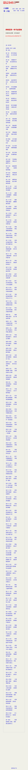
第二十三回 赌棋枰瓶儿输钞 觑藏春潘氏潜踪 (11, 201)
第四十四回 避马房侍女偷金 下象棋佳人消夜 (11, 343)
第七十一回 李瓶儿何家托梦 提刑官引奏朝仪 (11, 525)
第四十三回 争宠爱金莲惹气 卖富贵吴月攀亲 (11, 336)
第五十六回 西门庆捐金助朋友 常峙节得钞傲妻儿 (11, 424)
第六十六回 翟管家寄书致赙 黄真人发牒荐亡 (11, 492)
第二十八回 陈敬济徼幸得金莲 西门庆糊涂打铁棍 (11, 235)
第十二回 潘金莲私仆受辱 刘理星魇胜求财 (11, 127)
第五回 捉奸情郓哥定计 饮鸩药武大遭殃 (11, 82)
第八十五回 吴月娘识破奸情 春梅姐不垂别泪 (11, 620)
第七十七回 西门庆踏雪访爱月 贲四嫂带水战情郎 (11, 566)
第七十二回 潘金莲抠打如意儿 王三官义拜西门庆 (11, 532)
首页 (13, 8)
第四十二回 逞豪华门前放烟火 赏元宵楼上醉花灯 (11, 330)
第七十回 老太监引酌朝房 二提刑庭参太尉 (11, 519)
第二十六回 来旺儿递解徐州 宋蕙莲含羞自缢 (11, 221)
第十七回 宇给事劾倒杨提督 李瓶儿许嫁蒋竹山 (11, 161)
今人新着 (22, 10)
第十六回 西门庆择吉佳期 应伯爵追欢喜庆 (11, 154)
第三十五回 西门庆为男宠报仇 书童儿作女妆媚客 (11, 282)
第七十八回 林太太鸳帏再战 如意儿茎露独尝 (11, 573)
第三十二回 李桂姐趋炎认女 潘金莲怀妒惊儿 (11, 262)
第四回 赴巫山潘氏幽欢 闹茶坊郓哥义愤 (11, 75)
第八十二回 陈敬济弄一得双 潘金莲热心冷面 (11, 600)
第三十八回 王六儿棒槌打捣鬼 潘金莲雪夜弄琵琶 (11, 303)
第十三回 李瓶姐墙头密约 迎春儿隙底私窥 (11, 134)
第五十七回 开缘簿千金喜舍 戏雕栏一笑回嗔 (11, 431)
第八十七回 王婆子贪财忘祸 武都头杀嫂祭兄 (11, 633)
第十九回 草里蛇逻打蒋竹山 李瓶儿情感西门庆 (11, 174)
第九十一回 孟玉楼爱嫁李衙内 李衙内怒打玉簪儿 (11, 660)
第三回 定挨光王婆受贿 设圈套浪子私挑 (11, 68)
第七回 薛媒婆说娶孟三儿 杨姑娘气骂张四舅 (11, 93)
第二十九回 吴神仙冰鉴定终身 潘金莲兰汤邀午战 (11, 242)
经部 (17, 8)
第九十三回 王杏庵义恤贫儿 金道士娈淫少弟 (11, 674)
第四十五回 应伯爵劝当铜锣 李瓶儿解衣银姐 (11, 350)
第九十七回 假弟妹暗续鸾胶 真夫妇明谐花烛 (11, 701)
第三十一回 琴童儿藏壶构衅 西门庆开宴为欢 (11, 255)
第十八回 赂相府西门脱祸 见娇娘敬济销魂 (11, 167)
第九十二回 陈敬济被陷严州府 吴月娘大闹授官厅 (11, 667)
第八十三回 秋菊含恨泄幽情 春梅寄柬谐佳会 (11, 606)
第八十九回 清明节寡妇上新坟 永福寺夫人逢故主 (11, 647)
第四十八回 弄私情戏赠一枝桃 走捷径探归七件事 (11, 370)
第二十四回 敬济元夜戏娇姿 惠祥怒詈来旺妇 (11, 208)
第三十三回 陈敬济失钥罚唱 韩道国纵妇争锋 (11, 269)
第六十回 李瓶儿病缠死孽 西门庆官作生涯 (11, 451)
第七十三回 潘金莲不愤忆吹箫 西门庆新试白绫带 (11, 539)
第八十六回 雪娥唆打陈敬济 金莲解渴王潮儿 (11, 627)
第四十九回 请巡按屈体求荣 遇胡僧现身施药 (11, 377)
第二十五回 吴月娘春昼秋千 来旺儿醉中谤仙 (11, 215)
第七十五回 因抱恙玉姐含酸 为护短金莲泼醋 (11, 552)
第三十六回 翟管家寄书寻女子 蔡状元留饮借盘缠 (11, 289)
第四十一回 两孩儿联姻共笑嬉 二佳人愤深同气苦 (11, 323)
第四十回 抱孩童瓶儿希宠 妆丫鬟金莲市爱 (11, 316)
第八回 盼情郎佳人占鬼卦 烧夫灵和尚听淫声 (11, 100)
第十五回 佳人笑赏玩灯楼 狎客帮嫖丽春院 (11, 147)
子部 (23, 8)
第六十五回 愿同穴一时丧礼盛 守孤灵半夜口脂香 (11, 485)
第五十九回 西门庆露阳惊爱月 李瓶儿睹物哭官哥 (11, 444)
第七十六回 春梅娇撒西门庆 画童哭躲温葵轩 (11, 559)
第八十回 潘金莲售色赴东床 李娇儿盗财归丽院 (11, 586)
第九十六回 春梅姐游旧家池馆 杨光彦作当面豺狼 (11, 694)
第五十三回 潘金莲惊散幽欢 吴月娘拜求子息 (11, 404)
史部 (20, 8)
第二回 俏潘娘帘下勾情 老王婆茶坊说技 (11, 61)
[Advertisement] (14, 752)
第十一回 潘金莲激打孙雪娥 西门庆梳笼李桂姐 (11, 120)
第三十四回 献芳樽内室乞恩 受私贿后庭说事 (11, 276)
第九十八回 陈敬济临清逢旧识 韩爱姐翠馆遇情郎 (11, 708)
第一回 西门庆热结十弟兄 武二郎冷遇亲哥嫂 (11, 55)
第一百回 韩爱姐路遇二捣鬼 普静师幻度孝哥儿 (11, 721)
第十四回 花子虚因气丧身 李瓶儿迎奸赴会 (11, 140)
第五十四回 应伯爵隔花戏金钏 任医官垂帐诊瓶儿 (11, 411)
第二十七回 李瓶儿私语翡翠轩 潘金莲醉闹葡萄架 (11, 228)
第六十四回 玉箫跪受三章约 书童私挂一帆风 (11, 478)
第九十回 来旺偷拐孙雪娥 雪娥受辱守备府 (11, 654)
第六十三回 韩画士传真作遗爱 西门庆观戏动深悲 (11, 471)
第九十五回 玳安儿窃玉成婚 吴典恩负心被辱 (11, 687)
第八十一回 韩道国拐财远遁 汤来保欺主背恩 (11, 593)
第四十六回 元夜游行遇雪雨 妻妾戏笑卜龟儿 (11, 357)
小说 (8, 11)
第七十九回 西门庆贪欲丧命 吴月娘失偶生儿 (11, 579)
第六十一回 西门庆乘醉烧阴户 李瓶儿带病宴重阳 (11, 458)
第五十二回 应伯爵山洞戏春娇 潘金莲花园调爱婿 (11, 397)
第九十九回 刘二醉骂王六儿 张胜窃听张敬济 (11, 714)
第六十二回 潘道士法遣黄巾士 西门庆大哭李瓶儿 (11, 465)
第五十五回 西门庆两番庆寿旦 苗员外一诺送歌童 (11, 417)
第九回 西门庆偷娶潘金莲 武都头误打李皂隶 (11, 107)
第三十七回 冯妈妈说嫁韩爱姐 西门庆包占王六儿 (11, 296)
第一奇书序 (8, 45)
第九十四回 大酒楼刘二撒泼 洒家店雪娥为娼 (11, 681)
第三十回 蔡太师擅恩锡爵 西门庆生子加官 (11, 248)
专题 (18, 10)
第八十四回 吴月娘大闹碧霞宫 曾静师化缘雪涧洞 (11, 613)
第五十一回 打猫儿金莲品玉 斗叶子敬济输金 (11, 390)
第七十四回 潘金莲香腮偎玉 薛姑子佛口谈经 (11, 546)
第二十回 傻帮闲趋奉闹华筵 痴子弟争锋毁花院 (11, 181)
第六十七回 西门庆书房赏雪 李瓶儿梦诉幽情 (11, 498)
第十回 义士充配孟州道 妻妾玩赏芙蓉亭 (11, 113)
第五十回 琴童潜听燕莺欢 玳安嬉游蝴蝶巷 (11, 384)
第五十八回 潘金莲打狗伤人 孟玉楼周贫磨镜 (11, 438)
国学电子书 (14, 768)
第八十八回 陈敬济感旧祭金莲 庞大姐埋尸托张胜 (11, 640)
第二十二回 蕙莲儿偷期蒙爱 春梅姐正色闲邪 (11, 194)
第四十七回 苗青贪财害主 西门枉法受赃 (11, 363)
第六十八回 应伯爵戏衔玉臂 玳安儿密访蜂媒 (11, 505)
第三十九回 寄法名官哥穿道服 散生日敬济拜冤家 (11, 309)
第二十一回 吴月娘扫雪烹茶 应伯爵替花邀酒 (11, 188)
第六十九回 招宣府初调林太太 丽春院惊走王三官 (11, 512)
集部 (15, 10)
